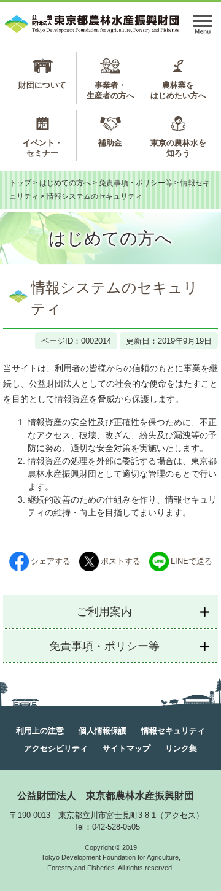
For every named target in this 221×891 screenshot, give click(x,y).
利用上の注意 (40, 730)
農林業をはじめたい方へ (178, 90)
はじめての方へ (65, 183)
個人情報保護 (102, 730)
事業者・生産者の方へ (110, 90)
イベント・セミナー (43, 148)
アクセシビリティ (56, 748)
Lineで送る (191, 561)
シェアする (51, 561)
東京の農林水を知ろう (178, 148)
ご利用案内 (104, 612)
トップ (20, 183)
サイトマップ (126, 748)
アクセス (180, 815)
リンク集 (181, 748)
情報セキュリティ (173, 730)
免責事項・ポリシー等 (136, 183)
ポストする (121, 561)
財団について (42, 85)
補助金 (110, 142)
